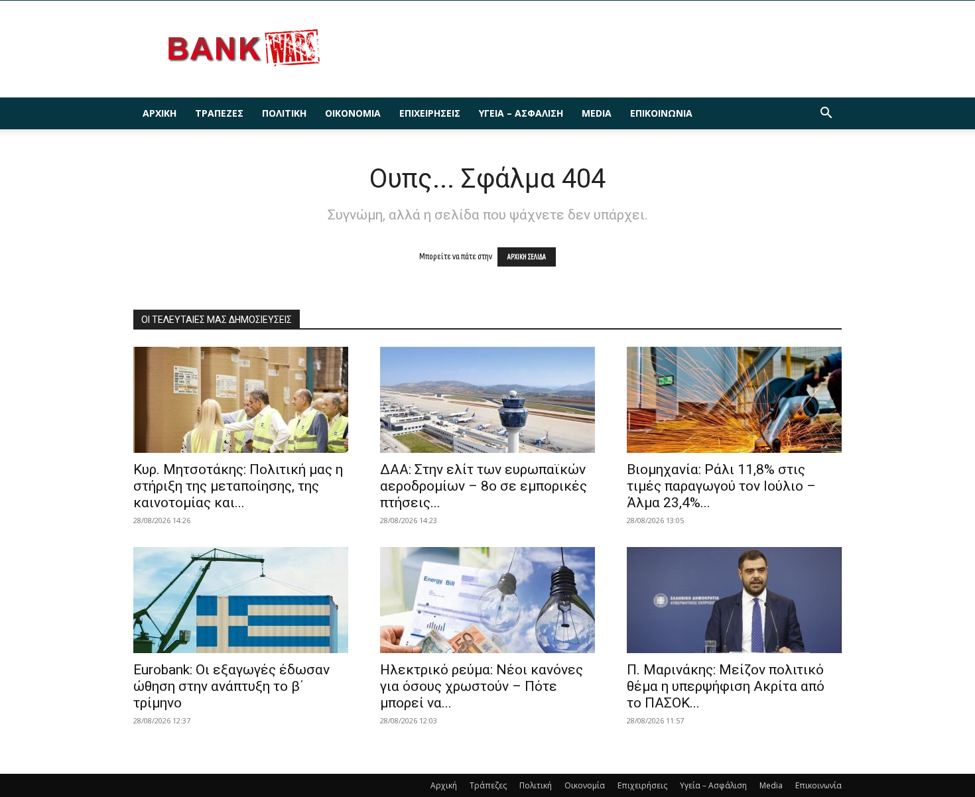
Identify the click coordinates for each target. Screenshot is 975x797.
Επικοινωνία (661, 113)
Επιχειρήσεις (429, 113)
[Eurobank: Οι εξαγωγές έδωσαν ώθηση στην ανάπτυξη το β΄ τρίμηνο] (240, 600)
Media (597, 113)
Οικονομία (353, 113)
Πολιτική (284, 113)
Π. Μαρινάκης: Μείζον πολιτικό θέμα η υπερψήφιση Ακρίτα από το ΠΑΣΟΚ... (725, 686)
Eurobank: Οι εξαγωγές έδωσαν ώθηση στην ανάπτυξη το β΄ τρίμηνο (231, 686)
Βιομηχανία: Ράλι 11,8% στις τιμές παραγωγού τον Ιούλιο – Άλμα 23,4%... (721, 486)
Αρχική (159, 113)
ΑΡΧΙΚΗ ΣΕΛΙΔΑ (526, 257)
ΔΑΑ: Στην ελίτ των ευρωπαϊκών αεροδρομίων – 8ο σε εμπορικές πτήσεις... (483, 486)
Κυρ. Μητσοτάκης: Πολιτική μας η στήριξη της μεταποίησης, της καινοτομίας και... (238, 486)
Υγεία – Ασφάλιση (521, 113)
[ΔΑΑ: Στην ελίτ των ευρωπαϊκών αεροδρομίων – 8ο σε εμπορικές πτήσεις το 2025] (487, 400)
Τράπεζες (219, 113)
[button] (826, 114)
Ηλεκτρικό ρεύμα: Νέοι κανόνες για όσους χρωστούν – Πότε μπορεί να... (481, 686)
